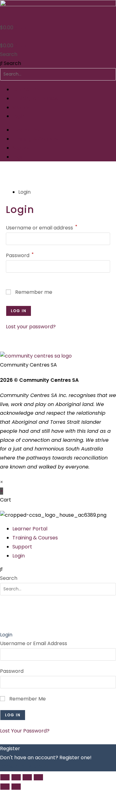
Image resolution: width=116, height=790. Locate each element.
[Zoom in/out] (5, 777)
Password (20, 255)
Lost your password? (31, 326)
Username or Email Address (33, 643)
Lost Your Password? (24, 730)
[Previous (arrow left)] (5, 786)
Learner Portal (29, 89)
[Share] (27, 777)
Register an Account (24, 766)
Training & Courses (35, 98)
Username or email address (41, 227)
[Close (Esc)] (38, 777)
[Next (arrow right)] (16, 786)
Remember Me (27, 698)
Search (8, 54)
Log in (18, 310)
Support (22, 107)
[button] (58, 569)
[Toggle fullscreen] (16, 777)
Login (18, 116)
